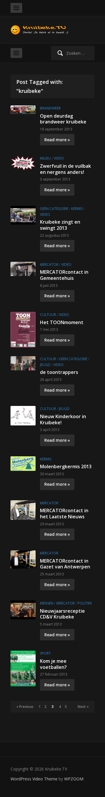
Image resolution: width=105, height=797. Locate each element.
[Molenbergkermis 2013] (23, 463)
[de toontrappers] (23, 362)
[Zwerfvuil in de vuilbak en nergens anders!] (23, 162)
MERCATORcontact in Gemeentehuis (64, 275)
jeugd (45, 364)
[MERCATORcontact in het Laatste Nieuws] (23, 509)
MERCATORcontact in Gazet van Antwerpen (65, 564)
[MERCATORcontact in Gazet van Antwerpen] (23, 559)
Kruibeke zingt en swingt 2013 (60, 225)
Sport (45, 653)
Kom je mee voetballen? (53, 664)
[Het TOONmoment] (23, 329)
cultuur (48, 314)
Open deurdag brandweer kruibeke (63, 119)
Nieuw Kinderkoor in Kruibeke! (63, 419)
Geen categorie (54, 208)
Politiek (85, 603)
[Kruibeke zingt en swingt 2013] (23, 215)
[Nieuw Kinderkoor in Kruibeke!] (23, 415)
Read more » (57, 139)
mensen (46, 603)
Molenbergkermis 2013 (66, 466)
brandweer (50, 108)
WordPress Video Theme (33, 779)
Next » (83, 706)
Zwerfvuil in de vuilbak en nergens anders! (65, 169)
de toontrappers (59, 372)
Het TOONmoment (61, 322)
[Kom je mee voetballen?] (23, 668)
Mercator (49, 264)
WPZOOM (73, 779)
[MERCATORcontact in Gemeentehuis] (23, 268)
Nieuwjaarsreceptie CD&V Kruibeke (62, 614)
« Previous (25, 706)
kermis (77, 208)
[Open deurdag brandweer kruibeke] (23, 109)
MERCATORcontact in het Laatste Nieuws (64, 513)
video (59, 158)
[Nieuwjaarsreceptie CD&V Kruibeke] (23, 609)
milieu (45, 158)
